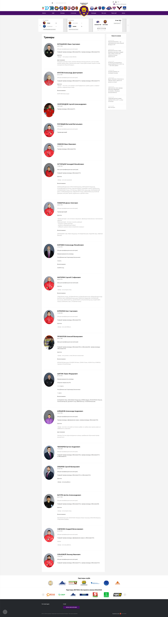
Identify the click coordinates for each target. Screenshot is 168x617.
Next (128, 25)
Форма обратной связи (71, 607)
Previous (40, 25)
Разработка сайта (115, 613)
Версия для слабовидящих (120, 4)
